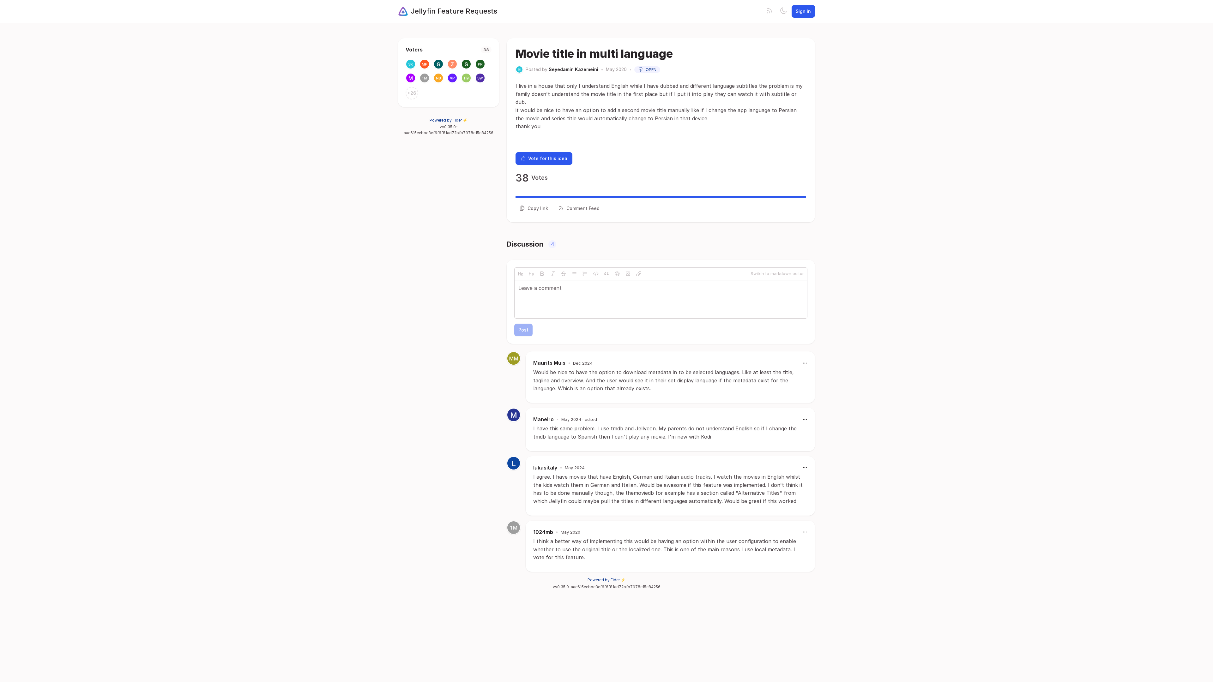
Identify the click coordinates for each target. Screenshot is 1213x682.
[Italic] (553, 273)
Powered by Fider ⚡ (449, 120)
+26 (411, 93)
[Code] (595, 273)
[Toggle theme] (783, 11)
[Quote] (606, 273)
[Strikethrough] (563, 273)
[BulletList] (574, 273)
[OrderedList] (585, 273)
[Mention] (617, 273)
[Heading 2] (520, 273)
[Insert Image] (628, 273)
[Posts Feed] (769, 11)
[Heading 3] (531, 273)
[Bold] (542, 273)
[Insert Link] (638, 273)
